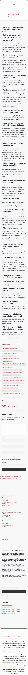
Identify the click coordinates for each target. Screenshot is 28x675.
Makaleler (7, 344)
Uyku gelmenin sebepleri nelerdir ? (8, 518)
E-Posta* (3, 444)
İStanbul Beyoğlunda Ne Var (7, 605)
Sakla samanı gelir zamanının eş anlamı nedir (11, 393)
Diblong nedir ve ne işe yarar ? (7, 499)
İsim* (3, 438)
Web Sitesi (4, 450)
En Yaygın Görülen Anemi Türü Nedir (8, 609)
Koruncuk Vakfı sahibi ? (6, 505)
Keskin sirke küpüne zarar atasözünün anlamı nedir (12, 372)
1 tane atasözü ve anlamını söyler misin (10, 348)
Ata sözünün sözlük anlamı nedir (9, 356)
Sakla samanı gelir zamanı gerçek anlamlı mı (11, 385)
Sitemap (15, 478)
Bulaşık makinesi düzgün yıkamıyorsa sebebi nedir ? (11, 512)
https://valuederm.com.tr (6, 478)
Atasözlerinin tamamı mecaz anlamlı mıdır (11, 358)
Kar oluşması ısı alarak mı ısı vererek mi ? (9, 522)
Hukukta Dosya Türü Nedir (10, 407)
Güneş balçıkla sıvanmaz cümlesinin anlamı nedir (12, 370)
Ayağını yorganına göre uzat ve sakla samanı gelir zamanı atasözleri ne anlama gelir (13, 364)
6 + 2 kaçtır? (4, 462)
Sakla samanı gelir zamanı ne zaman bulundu (11, 390)
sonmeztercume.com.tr (12, 338)
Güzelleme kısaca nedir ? (6, 509)
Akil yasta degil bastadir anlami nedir (10, 353)
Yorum (3, 422)
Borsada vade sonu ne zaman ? (8, 525)
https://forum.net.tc (5, 476)
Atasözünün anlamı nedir (7, 361)
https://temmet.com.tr (16, 476)
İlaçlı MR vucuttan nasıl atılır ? (7, 495)
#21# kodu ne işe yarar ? (6, 515)
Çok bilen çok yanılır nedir (7, 367)
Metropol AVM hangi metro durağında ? (9, 502)
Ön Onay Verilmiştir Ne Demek (7, 613)
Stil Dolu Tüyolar (14, 14)
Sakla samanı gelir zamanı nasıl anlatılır (10, 388)
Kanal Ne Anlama (7, 402)
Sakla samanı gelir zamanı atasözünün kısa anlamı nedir (13, 380)
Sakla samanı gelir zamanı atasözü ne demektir (11, 377)
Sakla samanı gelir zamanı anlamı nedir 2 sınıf (11, 375)
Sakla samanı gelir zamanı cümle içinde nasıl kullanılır (13, 383)
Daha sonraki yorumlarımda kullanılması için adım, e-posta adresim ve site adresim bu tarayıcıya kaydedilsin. (13, 458)
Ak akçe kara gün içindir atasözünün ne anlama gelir (12, 350)
